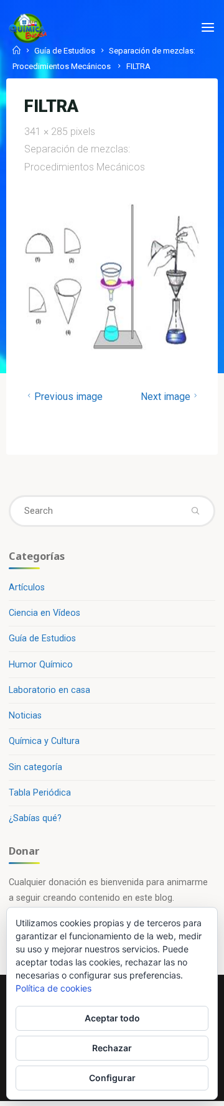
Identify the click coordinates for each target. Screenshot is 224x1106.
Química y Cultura (44, 741)
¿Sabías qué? (35, 818)
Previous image (68, 396)
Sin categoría (35, 767)
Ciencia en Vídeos (44, 613)
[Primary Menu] (207, 28)
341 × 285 (47, 131)
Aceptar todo (112, 1018)
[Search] (194, 510)
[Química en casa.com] (28, 27)
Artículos (27, 587)
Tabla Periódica (40, 793)
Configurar (112, 1077)
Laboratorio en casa (49, 690)
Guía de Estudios (42, 638)
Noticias (25, 715)
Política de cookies (53, 988)
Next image (165, 396)
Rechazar (112, 1048)
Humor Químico (41, 664)
